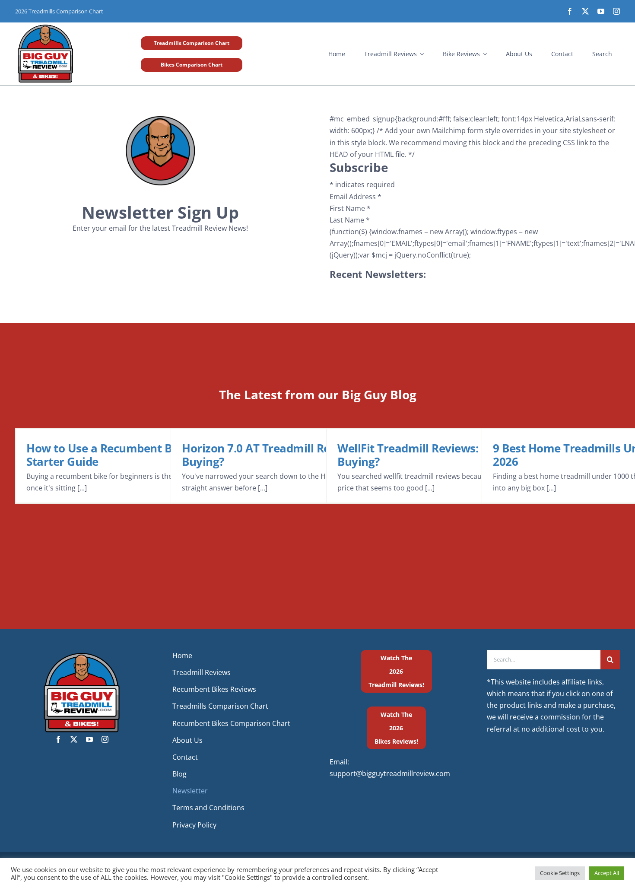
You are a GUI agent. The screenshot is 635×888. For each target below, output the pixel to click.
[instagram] (616, 11)
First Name (350, 208)
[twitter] (585, 11)
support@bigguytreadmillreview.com (390, 773)
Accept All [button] (606, 873)
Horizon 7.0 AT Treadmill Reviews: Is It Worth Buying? (302, 454)
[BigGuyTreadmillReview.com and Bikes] (45, 26)
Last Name (350, 220)
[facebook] (569, 11)
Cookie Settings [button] (560, 873)
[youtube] (600, 11)
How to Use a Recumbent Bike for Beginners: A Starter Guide (151, 454)
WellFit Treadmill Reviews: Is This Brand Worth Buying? (462, 454)
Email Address (355, 196)
